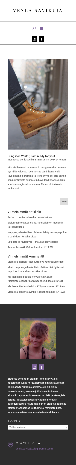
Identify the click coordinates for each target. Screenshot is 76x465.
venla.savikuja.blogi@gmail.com (34, 448)
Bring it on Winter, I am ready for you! (31, 156)
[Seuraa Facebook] (41, 39)
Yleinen (61, 159)
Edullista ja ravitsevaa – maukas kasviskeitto (33, 241)
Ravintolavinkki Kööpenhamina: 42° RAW (30, 247)
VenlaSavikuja (28, 159)
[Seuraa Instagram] (34, 39)
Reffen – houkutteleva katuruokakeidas (30, 217)
